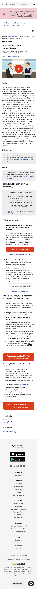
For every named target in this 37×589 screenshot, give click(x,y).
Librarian (18, 489)
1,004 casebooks (24, 384)
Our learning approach (18, 509)
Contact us (18, 540)
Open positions (18, 512)
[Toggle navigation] (34, 4)
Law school (18, 483)
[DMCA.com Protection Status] (18, 563)
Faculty (18, 492)
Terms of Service (13, 555)
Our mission (18, 503)
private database (12, 36)
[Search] (7, 4)
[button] (19, 68)
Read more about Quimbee (20, 291)
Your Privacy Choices (13, 559)
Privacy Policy (24, 555)
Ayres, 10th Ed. (8, 422)
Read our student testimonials (20, 254)
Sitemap (27, 559)
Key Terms (7, 428)
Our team (18, 506)
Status (18, 548)
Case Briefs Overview (19, 23)
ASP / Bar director (18, 495)
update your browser (25, 16)
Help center (18, 545)
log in (10, 178)
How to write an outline (18, 529)
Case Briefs (16, 25)
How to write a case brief (18, 526)
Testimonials (18, 517)
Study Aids (5, 23)
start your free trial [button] (23, 159)
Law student (18, 486)
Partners (18, 515)
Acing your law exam (18, 531)
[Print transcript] (33, 31)
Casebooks (5, 25)
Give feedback (18, 543)
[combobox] (19, 4)
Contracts (6, 420)
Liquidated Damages (10, 432)
